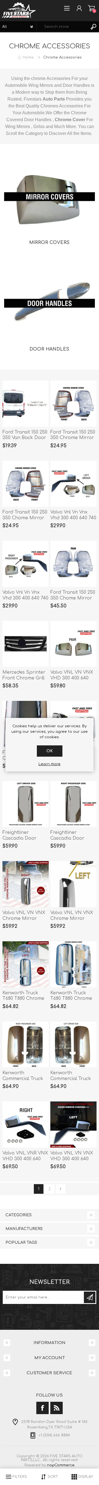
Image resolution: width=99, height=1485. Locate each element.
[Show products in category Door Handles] (49, 304)
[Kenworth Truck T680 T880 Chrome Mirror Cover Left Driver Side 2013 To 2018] (25, 964)
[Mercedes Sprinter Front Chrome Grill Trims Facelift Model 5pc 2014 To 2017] (25, 644)
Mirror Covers (49, 242)
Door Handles (49, 349)
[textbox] (62, 26)
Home (28, 57)
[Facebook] (42, 1408)
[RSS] (56, 1408)
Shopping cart (91, 8)
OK (49, 751)
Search (93, 26)
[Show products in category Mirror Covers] (49, 197)
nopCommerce (61, 1465)
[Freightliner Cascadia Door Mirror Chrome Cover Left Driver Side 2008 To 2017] (25, 804)
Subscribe (89, 1297)
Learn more (49, 764)
